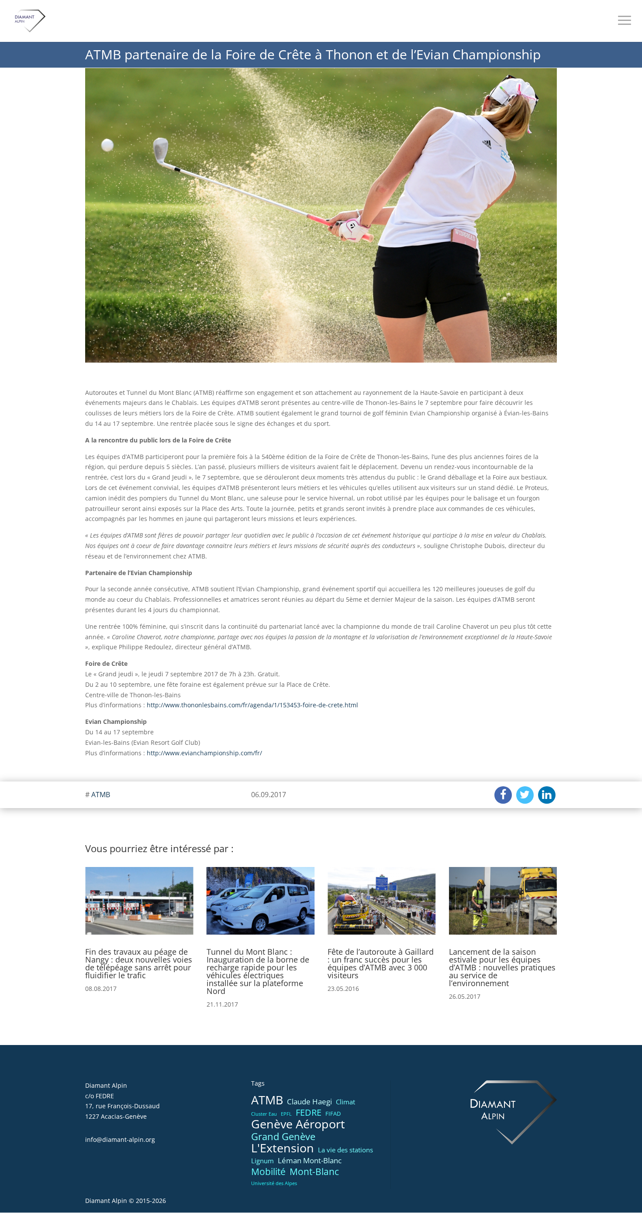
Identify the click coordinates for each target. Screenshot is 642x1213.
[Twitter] (525, 795)
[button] (95, 926)
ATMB (100, 794)
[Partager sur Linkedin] (547, 795)
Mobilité (268, 1172)
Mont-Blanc (314, 1171)
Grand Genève (283, 1136)
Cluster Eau (264, 1114)
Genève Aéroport (298, 1124)
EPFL (286, 1114)
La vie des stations (345, 1149)
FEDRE (308, 1112)
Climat (345, 1101)
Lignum (262, 1160)
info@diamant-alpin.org (120, 1139)
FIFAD (333, 1113)
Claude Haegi (309, 1101)
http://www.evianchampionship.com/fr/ (204, 753)
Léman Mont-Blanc (310, 1160)
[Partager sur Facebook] (503, 795)
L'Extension (282, 1148)
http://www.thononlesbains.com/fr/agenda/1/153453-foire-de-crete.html (252, 705)
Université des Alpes (274, 1183)
